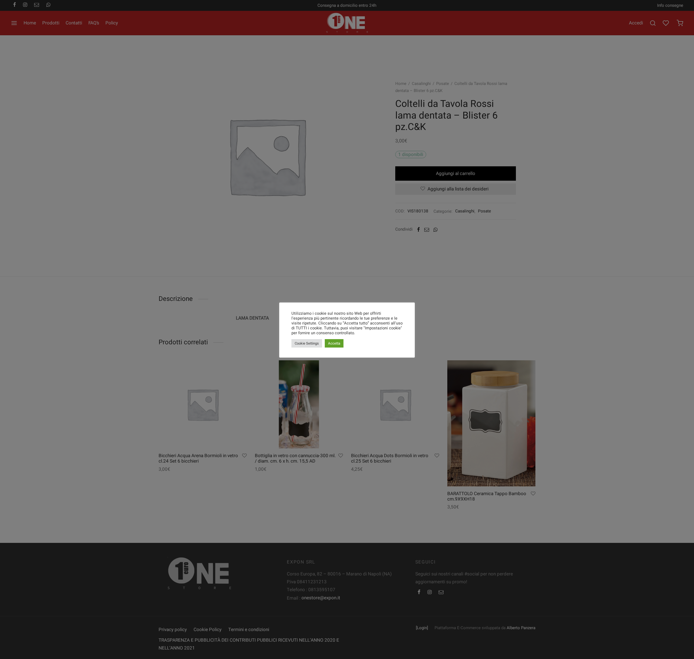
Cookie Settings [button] (307, 343)
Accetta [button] (334, 343)
